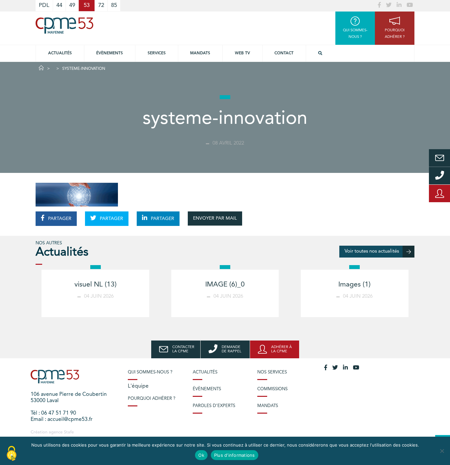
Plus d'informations (234, 455)
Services (157, 53)
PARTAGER (59, 218)
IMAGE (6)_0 (225, 284)
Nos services (272, 372)
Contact (284, 53)
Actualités (60, 53)
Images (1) (354, 284)
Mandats (200, 53)
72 (101, 5)
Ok (201, 455)
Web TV (242, 53)
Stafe (69, 432)
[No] (441, 451)
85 (114, 5)
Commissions (272, 389)
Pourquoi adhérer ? (151, 399)
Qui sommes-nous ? (150, 372)
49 (72, 5)
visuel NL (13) (95, 284)
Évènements (109, 53)
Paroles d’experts (214, 406)
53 (87, 5)
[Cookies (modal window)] (11, 454)
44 (59, 5)
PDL (44, 5)
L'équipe (138, 386)
